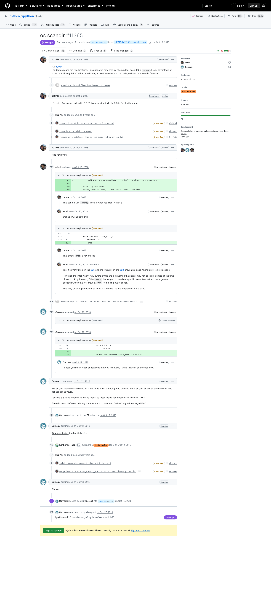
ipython (14, 16)
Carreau (61, 42)
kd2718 (55, 59)
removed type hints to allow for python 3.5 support (86, 123)
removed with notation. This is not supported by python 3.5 (91, 137)
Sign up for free (53, 530)
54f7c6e (173, 137)
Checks (101, 50)
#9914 (59, 66)
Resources (53, 5)
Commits (80, 50)
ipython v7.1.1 (84, 517)
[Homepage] (7, 5)
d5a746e (173, 302)
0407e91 (173, 85)
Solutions (36, 5)
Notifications (217, 16)
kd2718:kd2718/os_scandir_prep (130, 42)
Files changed (124, 50)
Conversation (56, 50)
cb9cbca (173, 463)
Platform (19, 5)
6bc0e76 (173, 131)
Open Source (74, 5)
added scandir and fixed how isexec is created (85, 85)
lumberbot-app (67, 444)
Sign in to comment (140, 530)
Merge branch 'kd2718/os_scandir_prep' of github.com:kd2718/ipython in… (97, 471)
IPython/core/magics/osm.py (76, 175)
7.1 (88, 415)
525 (93, 269)
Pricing (110, 5)
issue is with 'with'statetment (75, 131)
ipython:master (99, 42)
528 (122, 269)
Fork (237, 16)
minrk (58, 167)
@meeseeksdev (60, 433)
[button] (172, 59)
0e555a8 (173, 471)
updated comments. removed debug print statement (85, 463)
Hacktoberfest (101, 445)
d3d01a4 (173, 123)
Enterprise (94, 5)
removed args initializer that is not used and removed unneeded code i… (99, 302)
